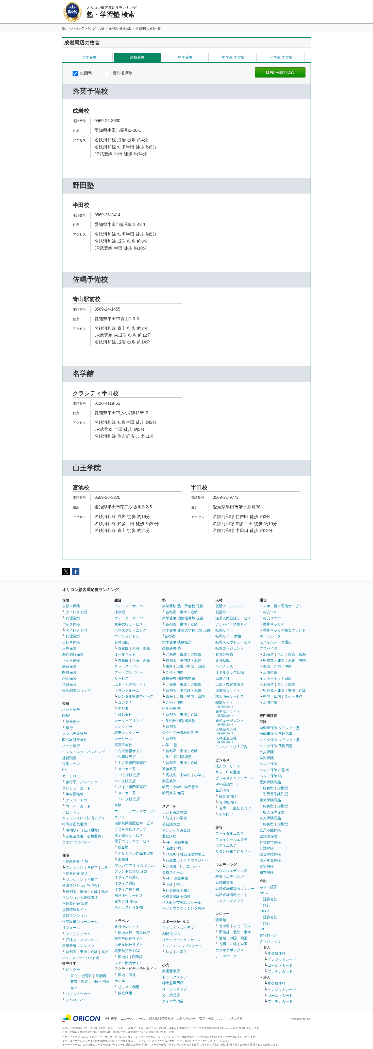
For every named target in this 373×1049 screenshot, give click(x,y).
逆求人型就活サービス (233, 618)
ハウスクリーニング (130, 630)
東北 (73, 976)
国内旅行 (125, 933)
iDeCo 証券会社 (74, 740)
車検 (118, 805)
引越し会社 (123, 715)
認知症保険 (268, 836)
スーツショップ (174, 989)
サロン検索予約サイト (233, 851)
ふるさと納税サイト (130, 684)
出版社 (123, 859)
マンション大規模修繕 (80, 897)
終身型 (268, 788)
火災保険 (69, 648)
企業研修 (222, 790)
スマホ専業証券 (74, 734)
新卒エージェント (229, 722)
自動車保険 (71, 606)
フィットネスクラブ (178, 928)
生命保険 (69, 666)
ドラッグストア (174, 977)
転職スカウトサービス (233, 642)
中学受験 (185, 57)
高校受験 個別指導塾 (178, 678)
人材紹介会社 (226, 731)
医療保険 (69, 672)
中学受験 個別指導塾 (178, 721)
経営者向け (228, 796)
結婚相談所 (224, 883)
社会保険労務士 (192, 854)
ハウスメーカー (78, 994)
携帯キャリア (273, 624)
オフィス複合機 (126, 889)
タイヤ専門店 (172, 1001)
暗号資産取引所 (74, 824)
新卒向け (226, 814)
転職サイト (224, 630)
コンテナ (125, 702)
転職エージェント (229, 648)
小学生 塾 (169, 745)
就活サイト (224, 612)
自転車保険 (71, 642)
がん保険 (69, 678)
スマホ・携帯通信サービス (281, 606)
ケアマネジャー (195, 860)
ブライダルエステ (229, 833)
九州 (104, 891)
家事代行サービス (128, 624)
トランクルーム (126, 691)
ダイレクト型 (76, 612)
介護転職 (222, 660)
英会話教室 (171, 824)
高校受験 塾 (171, 648)
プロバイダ (268, 648)
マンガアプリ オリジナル (134, 865)
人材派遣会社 (226, 739)
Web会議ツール (228, 784)
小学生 (199, 775)
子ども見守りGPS (128, 907)
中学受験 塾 (171, 709)
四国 (266, 666)
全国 (243, 944)
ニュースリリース (133, 1018)
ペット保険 (71, 660)
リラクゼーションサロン (181, 940)
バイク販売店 (125, 781)
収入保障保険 (273, 812)
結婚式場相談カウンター (235, 889)
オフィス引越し (126, 877)
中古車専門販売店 (132, 763)
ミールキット (125, 654)
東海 (83, 891)
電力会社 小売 (125, 901)
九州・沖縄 (174, 672)
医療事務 (181, 842)
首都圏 (71, 891)
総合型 (123, 847)
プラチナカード (280, 971)
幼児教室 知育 (173, 793)
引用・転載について (213, 1018)
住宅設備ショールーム (80, 922)
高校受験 (137, 57)
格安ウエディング (229, 876)
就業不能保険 (270, 830)
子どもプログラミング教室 (183, 908)
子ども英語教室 (174, 812)
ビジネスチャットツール (235, 778)
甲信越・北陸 (190, 660)
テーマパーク (226, 956)
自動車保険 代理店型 (276, 734)
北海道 (171, 654)
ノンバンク (89, 782)
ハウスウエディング (231, 871)
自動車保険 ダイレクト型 (280, 728)
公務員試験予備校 (176, 896)
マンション (74, 867)
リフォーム (71, 928)
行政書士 (173, 860)
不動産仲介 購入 (75, 873)
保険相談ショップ (76, 691)
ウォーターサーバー (130, 606)
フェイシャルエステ (231, 839)
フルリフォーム (78, 934)
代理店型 (73, 618)
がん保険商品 (270, 818)
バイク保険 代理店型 (276, 746)
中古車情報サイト (128, 751)
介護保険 (267, 848)
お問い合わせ (186, 1018)
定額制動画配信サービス (134, 823)
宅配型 (123, 709)
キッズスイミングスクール (182, 946)
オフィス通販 (125, 883)
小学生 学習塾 (281, 57)
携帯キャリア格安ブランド (284, 630)
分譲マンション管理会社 (81, 885)
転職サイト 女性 (228, 636)
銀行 (69, 728)
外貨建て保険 (270, 842)
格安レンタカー (126, 733)
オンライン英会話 (176, 830)
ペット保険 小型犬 (274, 770)
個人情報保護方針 (161, 1018)
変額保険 (267, 866)
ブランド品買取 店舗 (130, 871)
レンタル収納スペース (136, 696)
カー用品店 (171, 995)
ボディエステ (226, 845)
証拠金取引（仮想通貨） (85, 836)
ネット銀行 (71, 746)
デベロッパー (76, 1000)
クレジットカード (76, 788)
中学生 (185, 775)
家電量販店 (171, 971)
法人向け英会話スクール (181, 903)
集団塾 (85, 73)
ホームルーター (272, 636)
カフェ (119, 817)
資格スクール (172, 872)
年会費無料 (74, 794)
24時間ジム (171, 934)
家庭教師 (169, 781)
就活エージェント (229, 606)
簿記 (179, 848)
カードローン (72, 776)
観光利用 (125, 993)
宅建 (169, 848)
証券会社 (73, 722)
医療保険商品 (270, 782)
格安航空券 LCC (127, 951)
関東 (247, 926)
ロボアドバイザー (76, 842)
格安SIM (270, 612)
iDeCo (264, 911)
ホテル (119, 981)
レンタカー (123, 726)
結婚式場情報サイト (231, 895)
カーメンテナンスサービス (135, 811)
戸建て (92, 867)
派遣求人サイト (227, 691)
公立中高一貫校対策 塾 (180, 733)
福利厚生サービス (128, 895)
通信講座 (169, 836)
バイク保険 (71, 624)
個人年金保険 (270, 860)
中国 (302, 660)
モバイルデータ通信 (276, 642)
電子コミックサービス (132, 841)
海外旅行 (143, 933)
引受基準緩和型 (275, 794)
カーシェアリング (128, 721)
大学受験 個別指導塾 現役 (182, 618)
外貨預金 (69, 758)
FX (64, 770)
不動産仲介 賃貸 (75, 904)
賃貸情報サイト (74, 910)
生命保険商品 (270, 800)
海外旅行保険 (72, 654)
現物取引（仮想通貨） (83, 830)
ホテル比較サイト (128, 945)
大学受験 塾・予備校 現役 (182, 606)
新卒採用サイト (227, 713)
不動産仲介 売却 (75, 861)
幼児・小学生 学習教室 (180, 787)
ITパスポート (190, 866)
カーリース (123, 739)
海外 (132, 975)
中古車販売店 (125, 757)
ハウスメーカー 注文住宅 (80, 958)
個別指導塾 (121, 73)
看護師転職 (224, 654)
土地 (104, 867)
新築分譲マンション (78, 946)
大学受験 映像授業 (177, 642)
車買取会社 (123, 745)
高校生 (171, 775)
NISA (66, 716)
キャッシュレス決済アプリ (83, 818)
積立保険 (267, 872)
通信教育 (169, 769)
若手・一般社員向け (235, 808)
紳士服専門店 (172, 983)
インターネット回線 (276, 678)
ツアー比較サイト (128, 963)
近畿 (94, 891)
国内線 (123, 957)
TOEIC (171, 854)
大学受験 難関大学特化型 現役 (186, 630)
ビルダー (73, 970)
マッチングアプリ (229, 901)
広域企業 (270, 672)
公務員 (171, 866)
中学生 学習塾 (233, 57)
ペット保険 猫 (271, 776)
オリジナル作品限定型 (136, 853)
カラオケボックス (229, 950)
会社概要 (111, 1018)
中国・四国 (100, 982)
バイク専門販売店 (132, 787)
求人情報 (236, 1018)
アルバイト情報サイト (233, 624)
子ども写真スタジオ (130, 829)
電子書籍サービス (128, 835)
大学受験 (89, 57)
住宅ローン (71, 764)
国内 (121, 975)
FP (168, 842)
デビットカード (74, 812)
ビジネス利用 (128, 987)
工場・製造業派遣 (229, 684)
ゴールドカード (78, 806)
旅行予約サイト (126, 927)
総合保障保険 (270, 854)
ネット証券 (71, 710)
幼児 (169, 818)
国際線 (137, 957)
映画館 (220, 920)
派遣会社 (222, 678)
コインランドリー (128, 636)
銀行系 (71, 782)
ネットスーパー (126, 666)
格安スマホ (272, 618)
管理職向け (228, 802)
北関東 (86, 976)
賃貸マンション (74, 915)
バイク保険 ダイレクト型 (280, 740)
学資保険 (69, 684)
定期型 (282, 788)
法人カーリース (227, 766)
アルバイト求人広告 (231, 747)
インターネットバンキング (83, 752)
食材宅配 (121, 642)
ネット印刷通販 (227, 772)
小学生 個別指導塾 (177, 757)
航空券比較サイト (128, 939)
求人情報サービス (229, 696)
